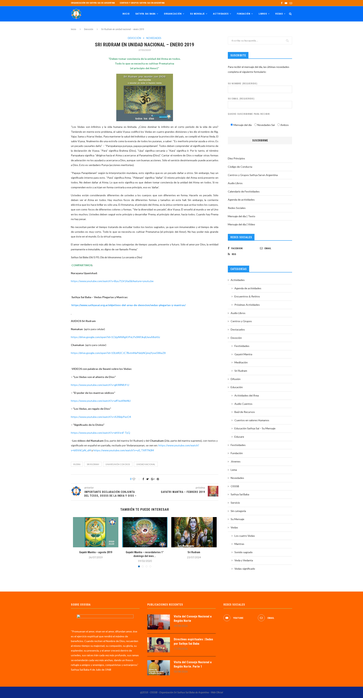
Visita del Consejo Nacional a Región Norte (193, 618)
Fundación (243, 13)
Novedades (153, 38)
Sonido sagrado (243, 552)
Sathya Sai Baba (145, 13)
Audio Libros (235, 183)
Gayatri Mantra (243, 354)
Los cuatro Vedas (244, 535)
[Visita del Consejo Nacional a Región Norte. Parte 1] (158, 667)
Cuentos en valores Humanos (251, 420)
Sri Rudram (194, 552)
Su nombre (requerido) (242, 83)
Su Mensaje (197, 13)
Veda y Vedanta (243, 560)
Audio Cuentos (243, 403)
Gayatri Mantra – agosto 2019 (95, 552)
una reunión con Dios (117, 464)
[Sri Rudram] (194, 532)
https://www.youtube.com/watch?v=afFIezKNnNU (101, 400)
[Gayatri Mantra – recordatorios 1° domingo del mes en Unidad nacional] (145, 532)
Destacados (238, 329)
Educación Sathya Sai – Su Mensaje (254, 428)
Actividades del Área (246, 395)
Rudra (76, 464)
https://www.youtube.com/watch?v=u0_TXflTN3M (123, 450)
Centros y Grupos (241, 321)
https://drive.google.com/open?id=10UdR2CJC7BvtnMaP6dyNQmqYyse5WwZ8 (118, 352)
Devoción (88, 29)
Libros (263, 13)
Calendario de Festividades (244, 191)
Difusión (235, 379)
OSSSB (235, 486)
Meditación (241, 362)
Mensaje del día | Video (241, 224)
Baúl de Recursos (244, 411)
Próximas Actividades (247, 304)
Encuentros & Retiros (247, 296)
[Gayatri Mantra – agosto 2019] (95, 532)
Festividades (241, 345)
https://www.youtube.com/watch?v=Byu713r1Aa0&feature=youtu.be (112, 281)
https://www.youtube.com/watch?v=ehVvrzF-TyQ (100, 432)
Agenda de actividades (241, 199)
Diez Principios (236, 158)
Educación (237, 387)
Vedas (279, 13)
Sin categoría (238, 511)
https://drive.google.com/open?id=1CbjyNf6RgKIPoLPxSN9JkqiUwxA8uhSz (115, 337)
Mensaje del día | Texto (241, 216)
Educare (239, 436)
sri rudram (93, 464)
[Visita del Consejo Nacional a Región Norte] (158, 622)
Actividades (221, 13)
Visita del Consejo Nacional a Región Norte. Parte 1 (193, 664)
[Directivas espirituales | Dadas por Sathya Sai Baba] (158, 644)
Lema (234, 469)
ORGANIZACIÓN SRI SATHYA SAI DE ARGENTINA (93, 3)
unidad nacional (145, 464)
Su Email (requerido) (241, 98)
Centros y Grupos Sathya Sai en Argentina (142, 3)
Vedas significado (244, 568)
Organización (173, 13)
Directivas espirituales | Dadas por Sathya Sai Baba (193, 641)
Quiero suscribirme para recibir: (249, 114)
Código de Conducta (240, 166)
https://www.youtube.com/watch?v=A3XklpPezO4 (101, 416)
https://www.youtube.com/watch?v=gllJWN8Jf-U (100, 384)
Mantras (239, 543)
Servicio (235, 502)
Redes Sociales (237, 207)
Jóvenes (235, 461)
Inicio (126, 13)
